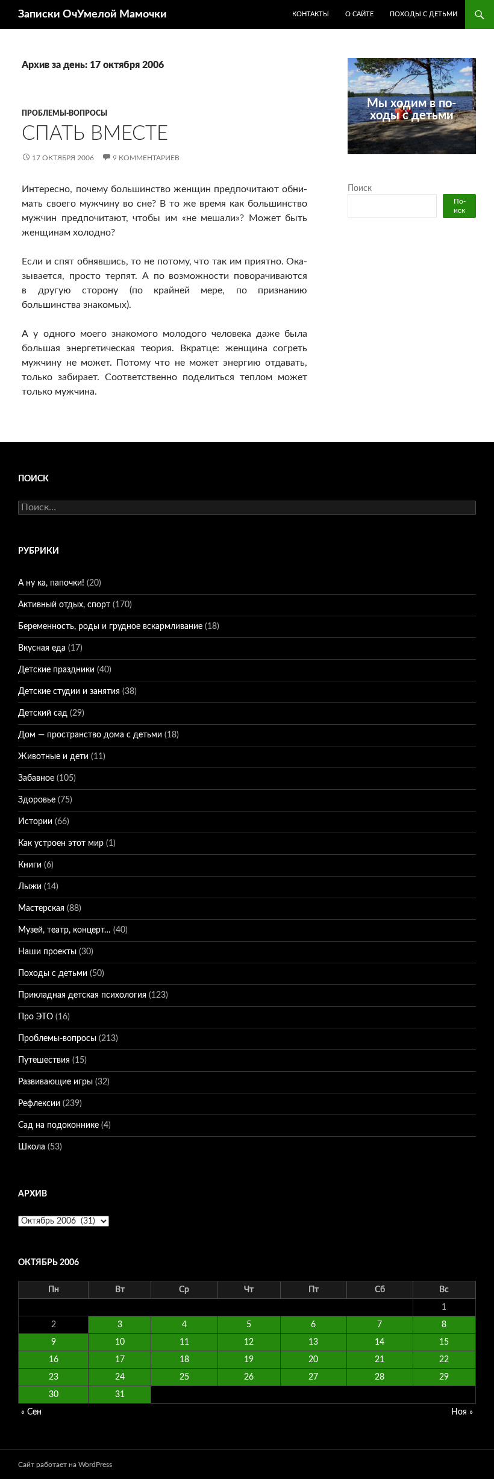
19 (249, 1359)
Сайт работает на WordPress (65, 1464)
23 (53, 1377)
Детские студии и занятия (69, 691)
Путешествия (44, 1060)
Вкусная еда (42, 648)
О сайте (359, 14)
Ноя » (462, 1412)
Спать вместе (95, 133)
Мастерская (41, 908)
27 (313, 1377)
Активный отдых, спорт (64, 605)
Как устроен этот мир (61, 843)
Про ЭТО (35, 1017)
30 (53, 1394)
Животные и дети (53, 756)
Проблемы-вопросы (64, 113)
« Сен (31, 1412)
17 (120, 1359)
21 (379, 1359)
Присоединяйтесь (419, 160)
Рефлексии (39, 1103)
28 (379, 1377)
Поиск (360, 188)
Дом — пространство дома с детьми (90, 735)
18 (184, 1359)
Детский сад (42, 713)
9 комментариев (146, 157)
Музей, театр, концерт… (64, 930)
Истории (35, 822)
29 (444, 1377)
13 (313, 1342)
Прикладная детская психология (82, 995)
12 (249, 1342)
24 (120, 1377)
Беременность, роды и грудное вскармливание (110, 626)
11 (184, 1342)
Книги (30, 865)
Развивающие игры (55, 1082)
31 (120, 1394)
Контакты (310, 14)
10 (120, 1342)
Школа (31, 1147)
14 (379, 1342)
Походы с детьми (423, 14)
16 (53, 1359)
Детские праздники (56, 670)
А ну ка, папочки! (51, 583)
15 (444, 1342)
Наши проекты (47, 952)
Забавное (36, 778)
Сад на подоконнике (58, 1125)
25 (184, 1377)
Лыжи (30, 887)
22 (444, 1359)
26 (249, 1377)
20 (313, 1359)
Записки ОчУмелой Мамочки (92, 14)
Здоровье (36, 800)
